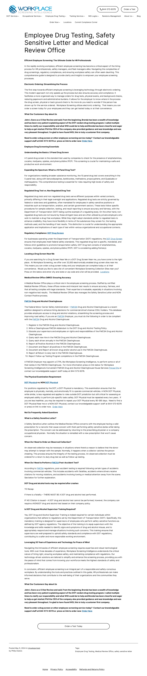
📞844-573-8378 (108, 9)
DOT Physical (30, 382)
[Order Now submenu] (59, 22)
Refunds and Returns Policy (91, 669)
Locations (104, 272)
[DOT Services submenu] (18, 16)
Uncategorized (34, 648)
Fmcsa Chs (114, 368)
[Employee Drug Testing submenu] (65, 16)
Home (45, 669)
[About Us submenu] (132, 16)
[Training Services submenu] (84, 16)
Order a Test (129, 9)
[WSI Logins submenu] (98, 16)
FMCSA (28, 301)
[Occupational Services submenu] (41, 16)
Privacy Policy (56, 669)
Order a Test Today (73, 626)
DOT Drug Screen (55, 233)
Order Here (87, 141)
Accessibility (71, 669)
